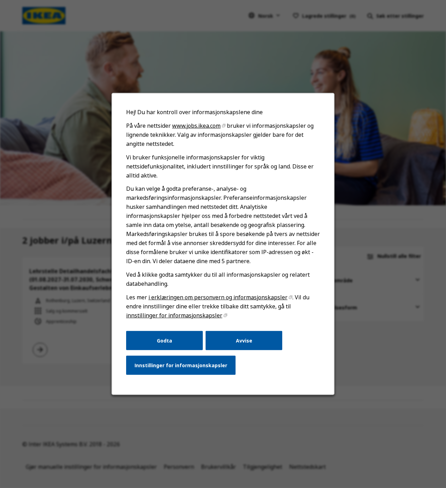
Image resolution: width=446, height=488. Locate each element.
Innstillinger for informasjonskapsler (180, 365)
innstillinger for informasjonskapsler (174, 315)
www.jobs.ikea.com (196, 125)
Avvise (244, 340)
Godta (164, 340)
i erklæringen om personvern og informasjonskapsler (217, 297)
